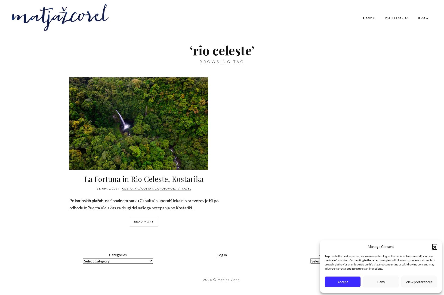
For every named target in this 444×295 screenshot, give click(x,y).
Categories (118, 255)
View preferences (419, 282)
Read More (144, 221)
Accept (342, 282)
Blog (423, 18)
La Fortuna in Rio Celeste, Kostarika (144, 179)
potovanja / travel (175, 188)
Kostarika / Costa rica (140, 188)
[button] (434, 246)
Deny (381, 282)
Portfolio (396, 18)
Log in (222, 255)
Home (369, 18)
